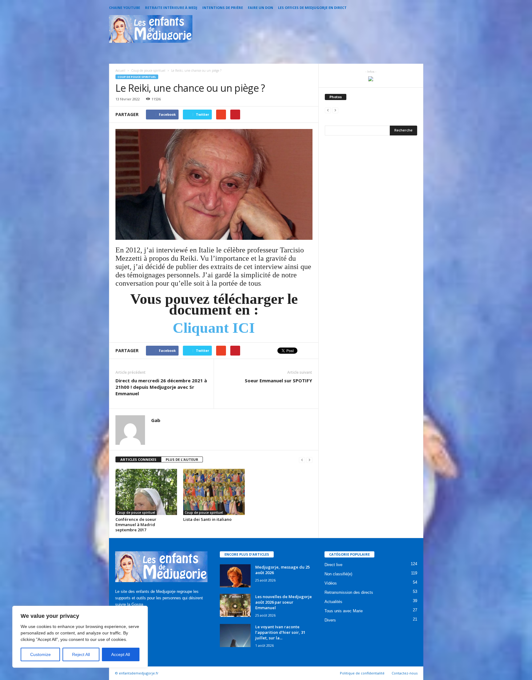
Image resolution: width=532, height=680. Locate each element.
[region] (80, 637)
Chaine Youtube (124, 7)
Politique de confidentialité (362, 673)
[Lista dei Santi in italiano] (214, 492)
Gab (155, 420)
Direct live (333, 564)
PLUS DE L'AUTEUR (182, 459)
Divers (330, 620)
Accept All (120, 654)
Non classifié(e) (338, 574)
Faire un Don (260, 7)
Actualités (333, 601)
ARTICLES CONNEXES (138, 459)
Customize (40, 654)
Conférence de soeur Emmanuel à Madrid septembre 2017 (135, 525)
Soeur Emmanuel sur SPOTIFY (278, 380)
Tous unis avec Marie (343, 611)
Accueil (120, 70)
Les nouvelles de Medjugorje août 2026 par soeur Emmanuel (283, 602)
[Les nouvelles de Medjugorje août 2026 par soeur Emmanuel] (235, 605)
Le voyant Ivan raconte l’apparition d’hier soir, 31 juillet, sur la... (280, 632)
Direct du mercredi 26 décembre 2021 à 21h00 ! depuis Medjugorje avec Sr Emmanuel (161, 386)
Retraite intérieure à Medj (171, 7)
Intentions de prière (222, 7)
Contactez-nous (404, 673)
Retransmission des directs (348, 592)
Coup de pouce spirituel (137, 77)
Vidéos (330, 583)
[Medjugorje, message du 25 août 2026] (235, 575)
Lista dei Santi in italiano (207, 519)
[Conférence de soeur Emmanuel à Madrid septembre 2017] (146, 492)
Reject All (81, 654)
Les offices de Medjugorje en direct (312, 7)
